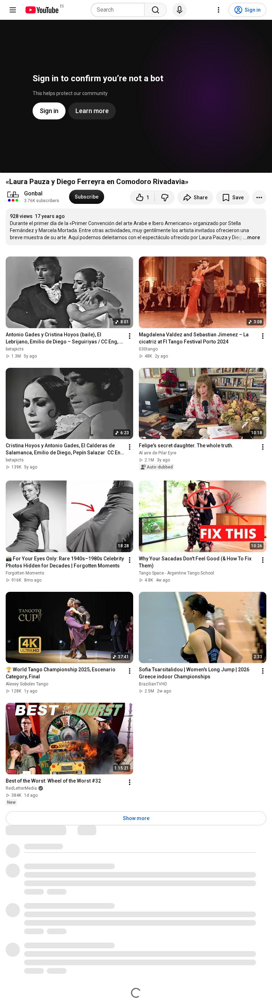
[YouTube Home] (41, 10)
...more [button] (251, 237)
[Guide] (12, 10)
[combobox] (120, 10)
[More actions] (259, 197)
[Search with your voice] (179, 10)
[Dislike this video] (165, 197)
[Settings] (218, 10)
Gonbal (33, 193)
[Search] (155, 10)
